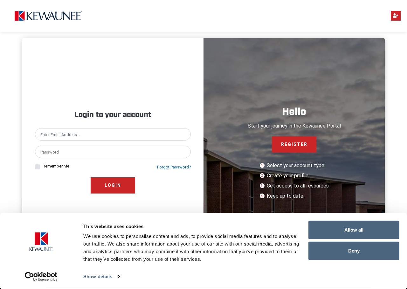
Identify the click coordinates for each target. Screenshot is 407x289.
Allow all (353, 230)
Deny (354, 250)
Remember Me (56, 166)
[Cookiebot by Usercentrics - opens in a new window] (41, 276)
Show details (97, 276)
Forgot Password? (174, 167)
